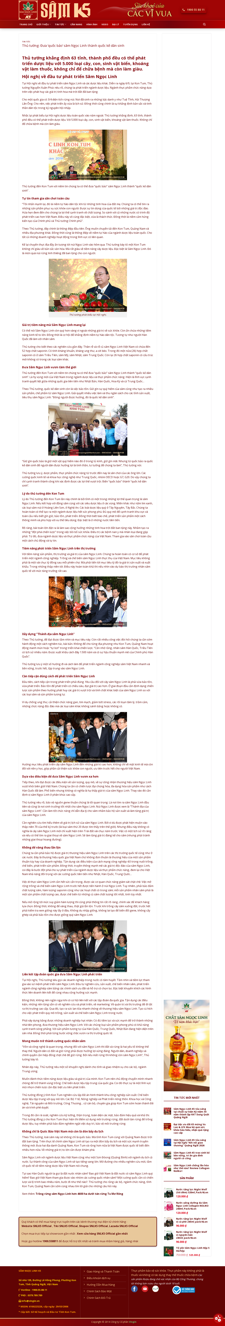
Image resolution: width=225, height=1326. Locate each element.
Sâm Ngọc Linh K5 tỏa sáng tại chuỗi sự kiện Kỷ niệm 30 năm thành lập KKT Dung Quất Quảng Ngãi (191, 1113)
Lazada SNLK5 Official (123, 1226)
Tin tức (59, 24)
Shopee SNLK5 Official (93, 1226)
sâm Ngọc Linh (117, 682)
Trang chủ (25, 24)
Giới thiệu (42, 24)
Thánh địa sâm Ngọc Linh (55, 634)
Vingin (132, 1321)
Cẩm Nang (76, 24)
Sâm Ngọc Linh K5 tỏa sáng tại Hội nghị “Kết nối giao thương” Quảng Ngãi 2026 (190, 1143)
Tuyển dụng (130, 24)
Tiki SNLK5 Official (65, 1226)
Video (104, 24)
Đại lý (115, 24)
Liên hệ (146, 24)
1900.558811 (50, 1241)
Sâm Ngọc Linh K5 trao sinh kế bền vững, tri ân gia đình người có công (192, 1155)
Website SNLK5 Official (37, 1226)
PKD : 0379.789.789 (31, 1295)
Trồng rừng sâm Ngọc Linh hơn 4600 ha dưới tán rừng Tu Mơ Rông (79, 1194)
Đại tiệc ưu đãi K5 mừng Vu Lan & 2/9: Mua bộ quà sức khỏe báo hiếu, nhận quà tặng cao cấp (191, 1128)
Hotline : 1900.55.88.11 (33, 1289)
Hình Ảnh (92, 24)
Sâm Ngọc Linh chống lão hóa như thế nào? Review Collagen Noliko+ (191, 1168)
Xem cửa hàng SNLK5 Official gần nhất (102, 1233)
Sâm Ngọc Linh (31, 1157)
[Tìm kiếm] (204, 24)
